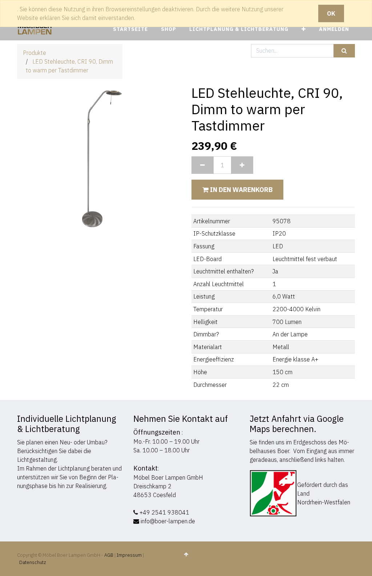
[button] (304, 29)
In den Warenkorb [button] (240, 189)
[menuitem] (130, 29)
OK (331, 13)
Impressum (129, 555)
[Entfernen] (202, 165)
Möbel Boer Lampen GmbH (168, 477)
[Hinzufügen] (242, 165)
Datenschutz (32, 562)
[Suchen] (344, 50)
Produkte (34, 52)
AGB (109, 555)
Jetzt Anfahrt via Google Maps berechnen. (297, 423)
